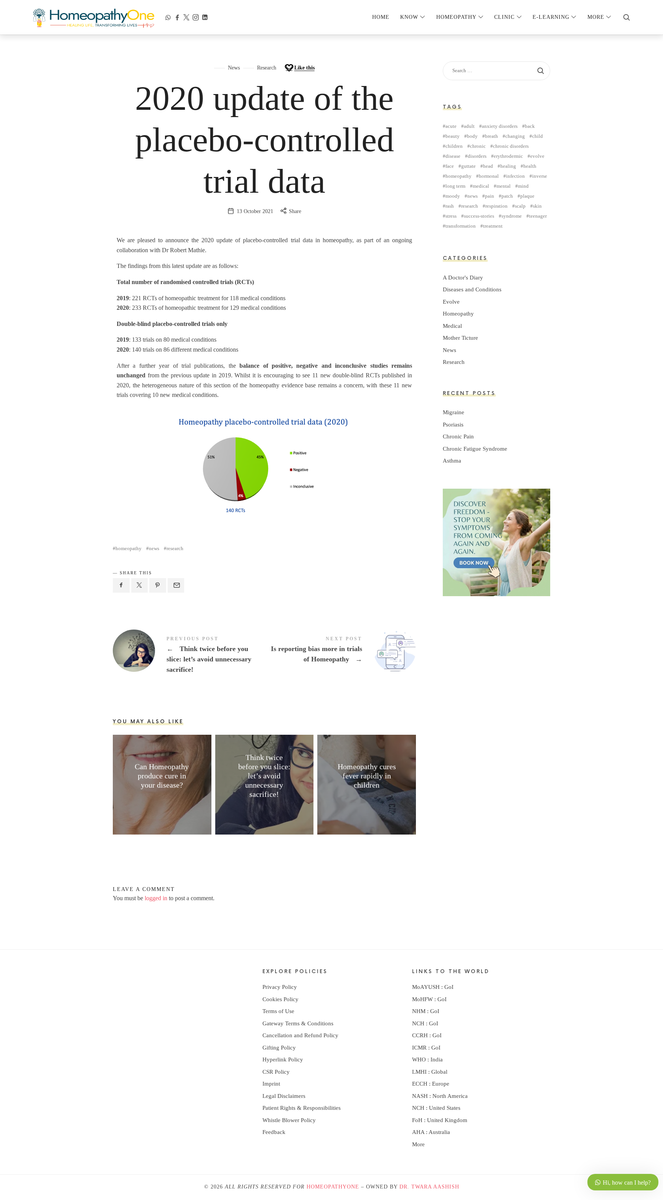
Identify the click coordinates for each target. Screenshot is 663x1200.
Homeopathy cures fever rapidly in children (367, 775)
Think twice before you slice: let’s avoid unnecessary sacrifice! (264, 775)
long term (455, 185)
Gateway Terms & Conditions (297, 1023)
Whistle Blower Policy (289, 1120)
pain (489, 195)
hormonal (489, 176)
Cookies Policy (280, 999)
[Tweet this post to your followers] (139, 585)
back (530, 126)
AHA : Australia (431, 1132)
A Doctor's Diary (463, 277)
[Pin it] (157, 585)
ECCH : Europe (430, 1084)
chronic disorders (511, 146)
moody (452, 195)
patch (507, 195)
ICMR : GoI (426, 1048)
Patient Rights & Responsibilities (301, 1108)
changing (515, 136)
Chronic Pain (458, 436)
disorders (477, 156)
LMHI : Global (429, 1072)
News (234, 68)
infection (515, 176)
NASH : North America (440, 1096)
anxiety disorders (500, 126)
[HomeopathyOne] (93, 17)
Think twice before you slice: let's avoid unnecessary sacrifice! (188, 655)
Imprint (271, 1084)
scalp (520, 205)
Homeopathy (458, 314)
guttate (468, 166)
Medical (452, 326)
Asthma (452, 461)
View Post (162, 800)
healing (508, 166)
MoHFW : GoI (429, 999)
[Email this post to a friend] (176, 585)
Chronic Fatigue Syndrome (475, 449)
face (449, 166)
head (488, 166)
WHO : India (427, 1059)
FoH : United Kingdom (439, 1120)
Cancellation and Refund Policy (300, 1035)
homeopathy (128, 548)
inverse (539, 176)
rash (449, 205)
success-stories (479, 215)
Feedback (273, 1132)
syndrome (511, 215)
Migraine (453, 412)
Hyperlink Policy (282, 1059)
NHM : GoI (425, 1011)
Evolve (451, 302)
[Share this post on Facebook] (121, 585)
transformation (460, 225)
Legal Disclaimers (283, 1096)
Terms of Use (278, 1011)
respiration (496, 205)
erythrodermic (508, 156)
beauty (452, 136)
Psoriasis (453, 424)
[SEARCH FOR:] (496, 70)
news (154, 548)
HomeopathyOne (333, 1187)
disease (452, 156)
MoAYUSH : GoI (433, 987)
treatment (493, 225)
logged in (156, 898)
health (529, 166)
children (454, 146)
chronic (478, 146)
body (472, 136)
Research (266, 68)
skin (537, 205)
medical (481, 185)
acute (451, 126)
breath (491, 136)
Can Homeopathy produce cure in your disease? (162, 775)
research (175, 548)
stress (451, 215)
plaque (527, 195)
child (537, 136)
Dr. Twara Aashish (429, 1187)
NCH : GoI (425, 1023)
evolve (537, 156)
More (418, 1144)
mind (523, 185)
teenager (538, 215)
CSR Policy (276, 1072)
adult (469, 126)
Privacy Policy (279, 987)
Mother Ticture (460, 338)
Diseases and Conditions (472, 289)
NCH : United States (436, 1108)
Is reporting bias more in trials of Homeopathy (340, 650)
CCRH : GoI (427, 1035)
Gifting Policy (279, 1048)
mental (503, 185)
